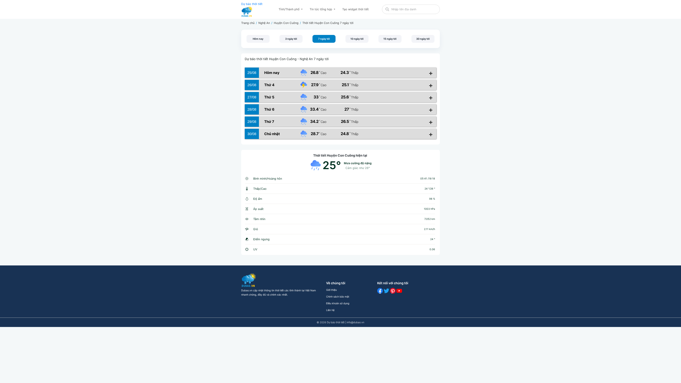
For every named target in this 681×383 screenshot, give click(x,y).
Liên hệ (330, 310)
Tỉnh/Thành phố (289, 9)
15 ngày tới (390, 38)
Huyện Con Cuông (286, 23)
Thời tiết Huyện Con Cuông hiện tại (340, 155)
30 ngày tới (423, 38)
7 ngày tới (324, 38)
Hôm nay (258, 38)
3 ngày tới (291, 38)
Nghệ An (264, 23)
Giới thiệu (331, 289)
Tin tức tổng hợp (321, 9)
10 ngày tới (357, 38)
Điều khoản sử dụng (337, 303)
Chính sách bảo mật (337, 296)
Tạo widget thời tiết (355, 9)
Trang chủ (247, 23)
